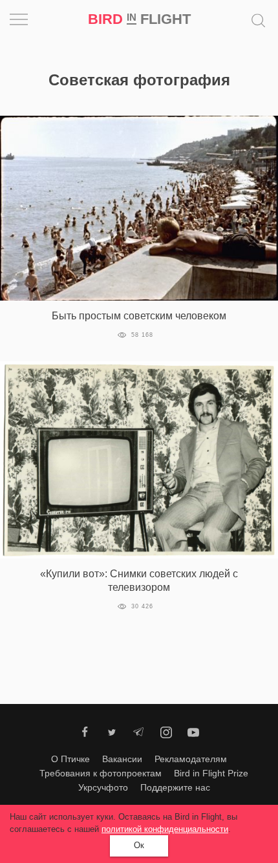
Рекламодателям (191, 759)
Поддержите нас (175, 787)
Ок (139, 845)
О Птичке (70, 759)
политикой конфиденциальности (165, 829)
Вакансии (122, 759)
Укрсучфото (103, 787)
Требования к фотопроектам (100, 773)
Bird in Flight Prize (211, 773)
